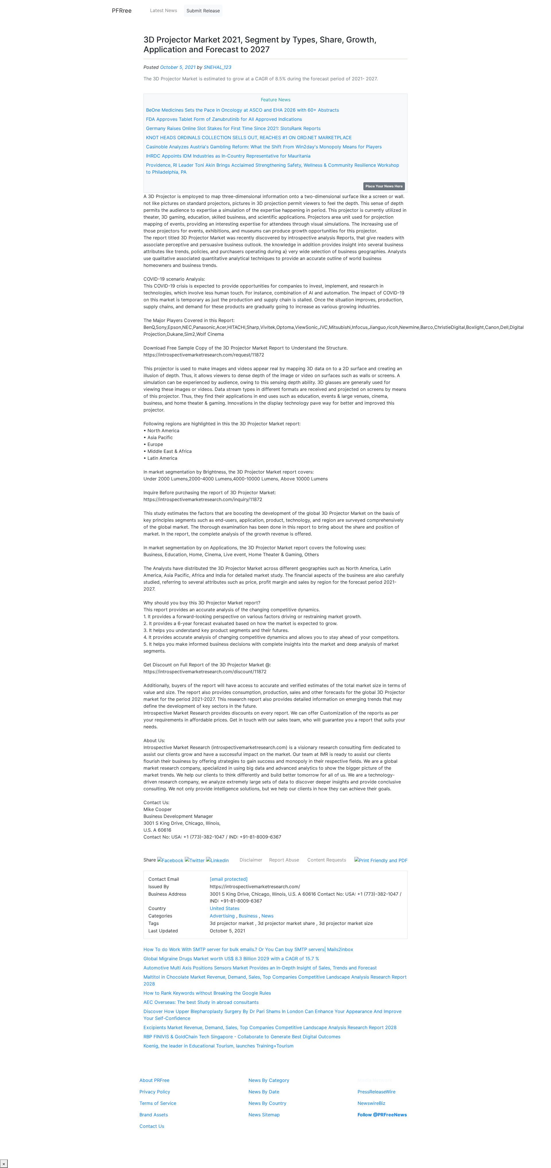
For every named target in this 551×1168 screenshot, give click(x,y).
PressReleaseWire (376, 1092)
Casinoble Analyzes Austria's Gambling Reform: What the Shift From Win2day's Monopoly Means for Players (264, 147)
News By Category (269, 1080)
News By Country (267, 1103)
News (267, 916)
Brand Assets (153, 1114)
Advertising (222, 916)
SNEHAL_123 (217, 67)
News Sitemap (264, 1114)
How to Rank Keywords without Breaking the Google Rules (207, 993)
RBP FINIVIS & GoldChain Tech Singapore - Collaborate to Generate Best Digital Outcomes (241, 1036)
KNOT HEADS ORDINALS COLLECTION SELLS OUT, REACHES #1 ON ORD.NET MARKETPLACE (249, 137)
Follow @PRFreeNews (382, 1114)
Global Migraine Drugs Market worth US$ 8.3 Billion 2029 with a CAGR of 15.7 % (231, 958)
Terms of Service (157, 1103)
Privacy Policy (154, 1092)
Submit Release (203, 10)
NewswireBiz (371, 1103)
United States (224, 908)
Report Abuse (284, 860)
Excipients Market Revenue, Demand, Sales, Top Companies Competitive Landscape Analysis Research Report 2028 (270, 1027)
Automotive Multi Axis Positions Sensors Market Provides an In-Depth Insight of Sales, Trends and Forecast (260, 968)
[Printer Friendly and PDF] (381, 860)
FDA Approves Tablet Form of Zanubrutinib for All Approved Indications (224, 119)
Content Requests (326, 860)
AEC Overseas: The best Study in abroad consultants (201, 1002)
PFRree (122, 10)
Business (248, 916)
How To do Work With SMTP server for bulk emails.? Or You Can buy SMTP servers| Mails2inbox (248, 949)
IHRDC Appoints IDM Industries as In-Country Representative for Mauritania (228, 156)
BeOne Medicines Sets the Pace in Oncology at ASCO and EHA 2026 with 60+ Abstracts (242, 110)
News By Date (264, 1092)
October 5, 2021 (177, 67)
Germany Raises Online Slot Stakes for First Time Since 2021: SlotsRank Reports (233, 128)
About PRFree (154, 1080)
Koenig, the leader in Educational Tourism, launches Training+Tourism (218, 1046)
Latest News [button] (163, 10)
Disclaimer (251, 860)
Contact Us (151, 1126)
